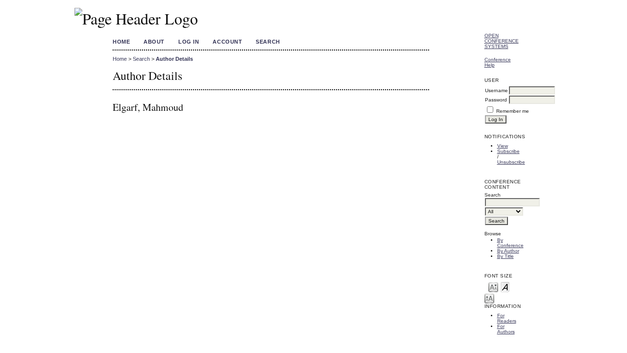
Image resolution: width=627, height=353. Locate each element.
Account (227, 42)
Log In (188, 42)
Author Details (174, 59)
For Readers (506, 318)
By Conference (510, 242)
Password (496, 99)
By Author (508, 250)
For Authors (506, 329)
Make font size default (505, 286)
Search (268, 42)
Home (121, 42)
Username (496, 90)
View (502, 146)
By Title (505, 256)
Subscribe (508, 151)
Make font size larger (489, 297)
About (154, 42)
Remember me (512, 111)
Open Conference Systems (501, 41)
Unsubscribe (511, 162)
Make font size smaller (493, 286)
